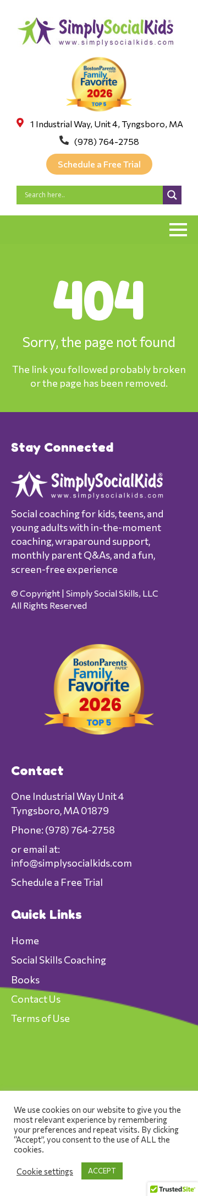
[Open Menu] (178, 230)
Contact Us (36, 999)
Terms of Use (40, 1018)
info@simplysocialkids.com (71, 863)
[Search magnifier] (172, 195)
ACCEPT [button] (102, 1170)
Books (25, 979)
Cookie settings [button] (44, 1171)
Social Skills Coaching (58, 960)
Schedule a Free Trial (57, 882)
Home (25, 940)
